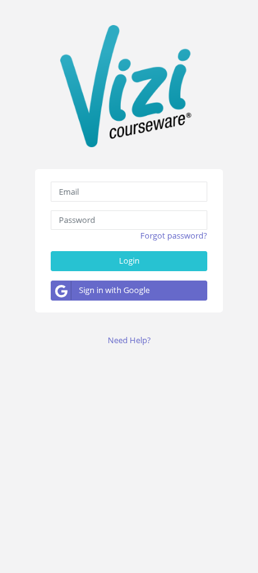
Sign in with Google (114, 290)
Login (129, 260)
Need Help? (129, 340)
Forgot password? (173, 235)
